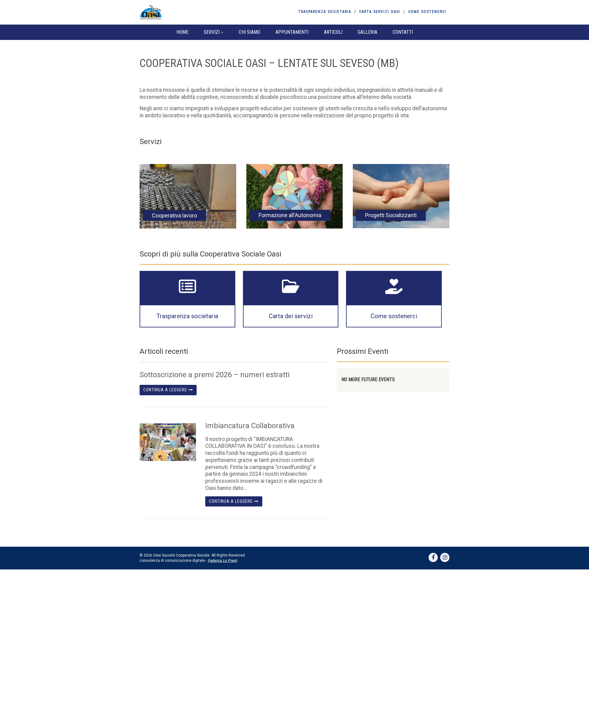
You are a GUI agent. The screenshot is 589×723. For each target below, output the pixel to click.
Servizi (212, 32)
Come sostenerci (427, 12)
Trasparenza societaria (324, 12)
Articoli (333, 32)
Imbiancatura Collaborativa (249, 425)
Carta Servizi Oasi (379, 12)
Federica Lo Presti (222, 560)
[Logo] (188, 12)
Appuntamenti (292, 32)
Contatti (403, 32)
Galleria (367, 32)
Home (182, 32)
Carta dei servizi (291, 316)
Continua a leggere (165, 389)
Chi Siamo (249, 32)
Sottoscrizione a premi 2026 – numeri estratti (215, 374)
